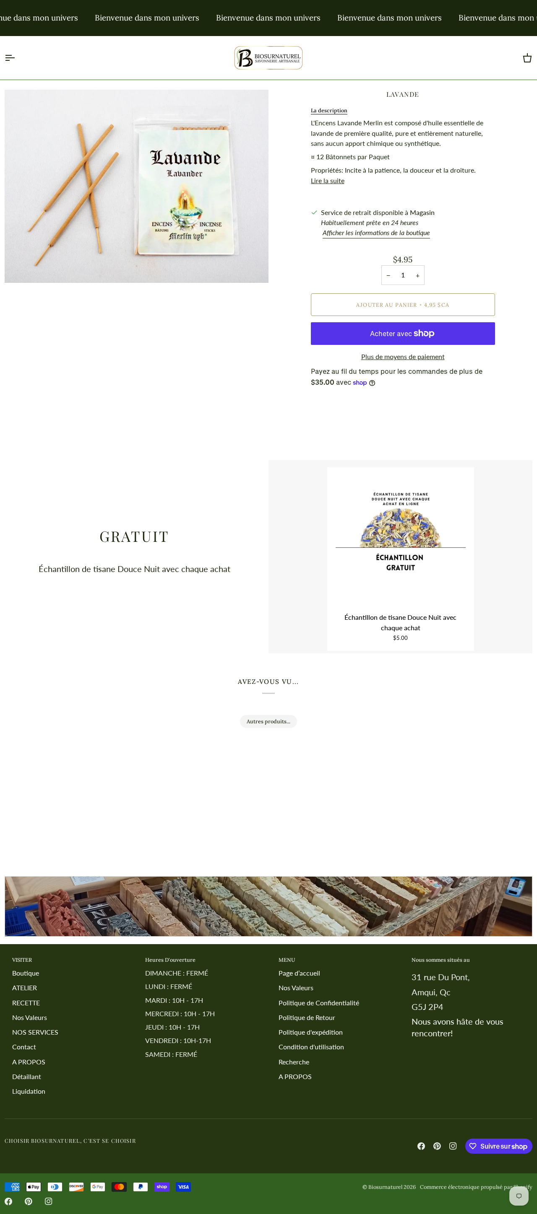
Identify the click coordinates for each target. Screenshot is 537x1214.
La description (329, 110)
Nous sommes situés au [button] (441, 959)
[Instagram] (453, 1146)
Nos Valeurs (29, 1017)
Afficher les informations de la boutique (376, 232)
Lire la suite (327, 180)
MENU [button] (287, 959)
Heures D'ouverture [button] (170, 959)
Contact (24, 1047)
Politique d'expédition (311, 1032)
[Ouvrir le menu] (17, 58)
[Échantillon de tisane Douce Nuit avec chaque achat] (401, 541)
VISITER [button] (22, 959)
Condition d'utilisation (311, 1047)
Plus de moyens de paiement (403, 356)
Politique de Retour (307, 1017)
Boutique (25, 973)
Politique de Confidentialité (319, 1003)
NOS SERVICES (35, 1032)
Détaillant (26, 1076)
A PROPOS (28, 1062)
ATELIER (24, 987)
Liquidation (28, 1091)
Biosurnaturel (385, 1186)
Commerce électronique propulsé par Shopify (476, 1186)
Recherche (294, 1062)
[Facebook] (421, 1146)
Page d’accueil (299, 973)
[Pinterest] (437, 1146)
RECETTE (26, 1003)
